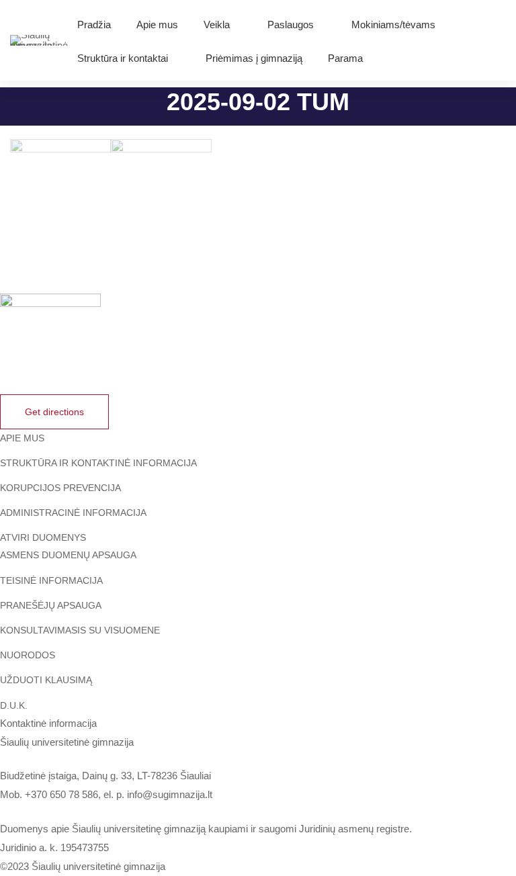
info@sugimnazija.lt (169, 794)
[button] (54, 411)
